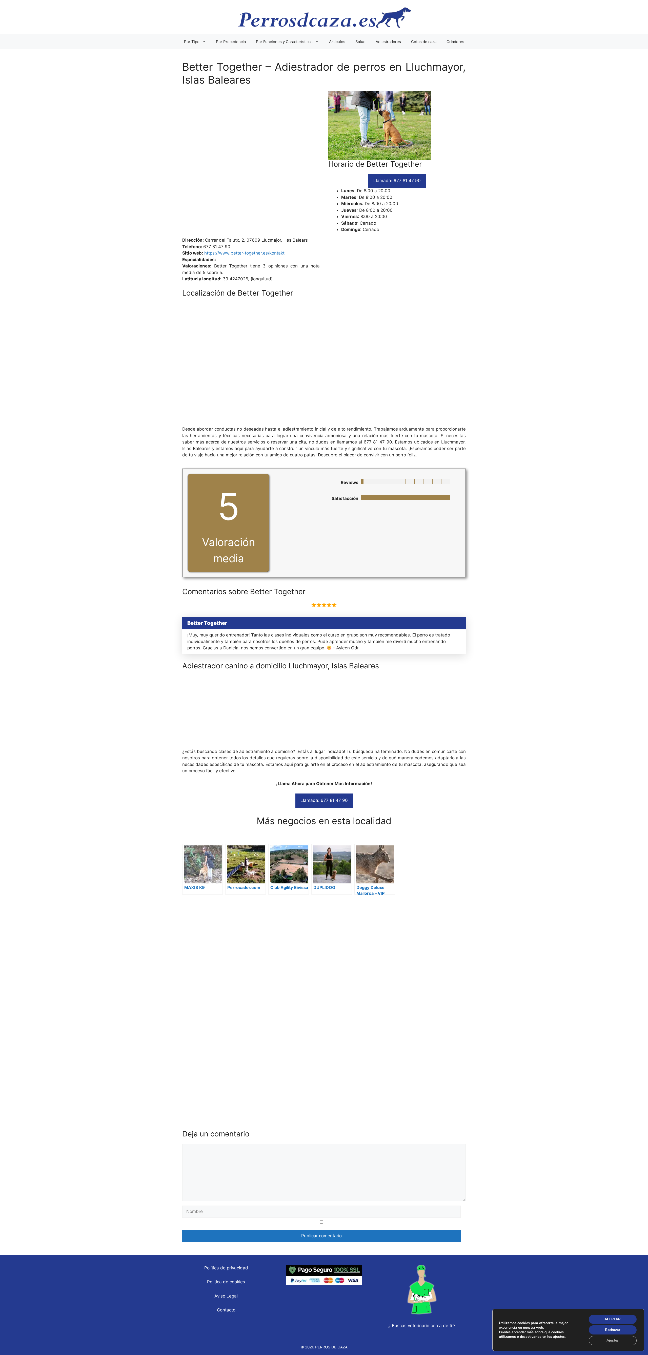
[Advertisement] (324, 164)
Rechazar (612, 1329)
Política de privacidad (226, 1267)
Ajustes (612, 1340)
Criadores (455, 41)
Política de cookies (226, 1281)
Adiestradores (388, 41)
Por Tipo (191, 41)
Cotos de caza (423, 41)
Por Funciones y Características (284, 41)
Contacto (226, 1309)
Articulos (337, 41)
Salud (360, 41)
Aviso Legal (226, 1296)
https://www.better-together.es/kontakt (244, 253)
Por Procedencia (231, 41)
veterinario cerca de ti (430, 1325)
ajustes (559, 1336)
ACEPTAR (612, 1319)
